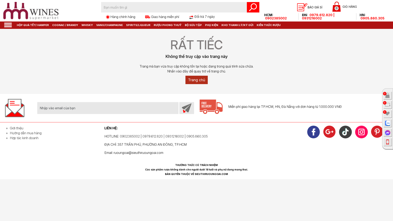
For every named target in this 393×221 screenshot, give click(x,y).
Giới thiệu (16, 128)
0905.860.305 (372, 18)
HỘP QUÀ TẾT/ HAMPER (33, 25)
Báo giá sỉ (315, 7)
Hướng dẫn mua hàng (26, 133)
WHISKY (87, 25)
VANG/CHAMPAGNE (109, 25)
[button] (8, 24)
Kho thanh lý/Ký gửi (237, 25)
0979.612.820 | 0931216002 (318, 16)
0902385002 (276, 18)
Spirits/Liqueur (138, 25)
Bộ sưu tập (193, 25)
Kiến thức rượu (269, 25)
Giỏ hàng (346, 7)
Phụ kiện (211, 25)
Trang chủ (196, 80)
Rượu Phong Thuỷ (168, 25)
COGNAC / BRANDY (65, 25)
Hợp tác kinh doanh (24, 138)
